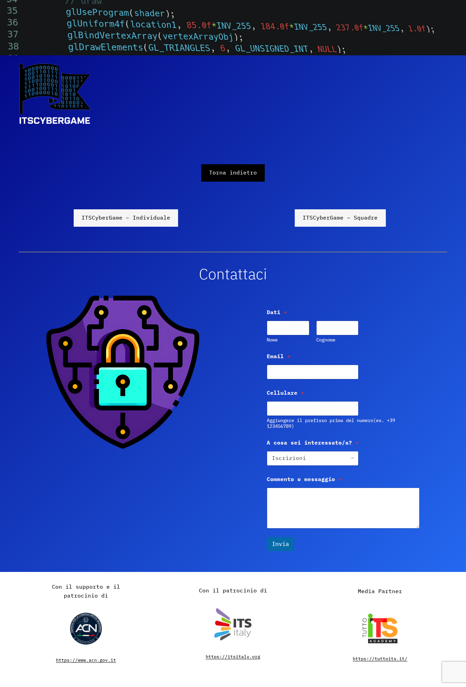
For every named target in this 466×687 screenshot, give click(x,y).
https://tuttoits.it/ (380, 659)
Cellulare (285, 393)
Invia (280, 544)
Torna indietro (233, 172)
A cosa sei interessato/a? (313, 442)
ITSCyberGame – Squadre (340, 217)
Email (279, 356)
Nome (272, 340)
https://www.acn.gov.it (86, 660)
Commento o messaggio (304, 479)
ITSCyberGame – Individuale (126, 217)
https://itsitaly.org (233, 657)
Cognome (325, 340)
